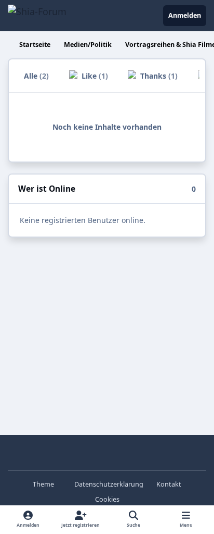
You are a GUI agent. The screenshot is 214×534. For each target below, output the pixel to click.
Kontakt (168, 484)
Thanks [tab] (158, 76)
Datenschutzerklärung (108, 484)
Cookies (107, 499)
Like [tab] (93, 76)
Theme (44, 484)
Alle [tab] (36, 76)
